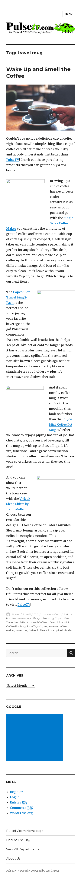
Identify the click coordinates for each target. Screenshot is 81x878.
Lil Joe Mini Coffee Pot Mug (60, 424)
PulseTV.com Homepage (24, 831)
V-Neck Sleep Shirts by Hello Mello (18, 504)
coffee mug (46, 618)
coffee (34, 618)
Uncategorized (51, 614)
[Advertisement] (35, 738)
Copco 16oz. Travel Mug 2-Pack (18, 297)
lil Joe (51, 622)
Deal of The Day (18, 840)
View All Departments (22, 849)
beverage (23, 618)
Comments (21, 808)
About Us (13, 858)
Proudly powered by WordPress (39, 870)
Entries (18, 802)
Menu (69, 13)
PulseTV (12, 160)
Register (16, 792)
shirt (39, 626)
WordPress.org (21, 813)
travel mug (21, 630)
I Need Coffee (38, 622)
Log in (15, 797)
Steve (15, 614)
